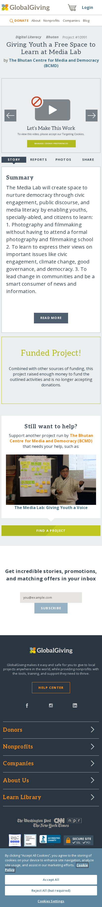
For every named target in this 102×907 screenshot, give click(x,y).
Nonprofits (51, 20)
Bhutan (52, 37)
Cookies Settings (51, 901)
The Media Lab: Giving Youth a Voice (51, 507)
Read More (51, 317)
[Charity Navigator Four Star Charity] (16, 840)
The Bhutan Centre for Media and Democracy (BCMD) (54, 63)
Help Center (50, 687)
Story (14, 159)
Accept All (51, 879)
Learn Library (22, 797)
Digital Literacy (28, 37)
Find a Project (51, 530)
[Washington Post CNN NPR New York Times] (51, 824)
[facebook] (27, 705)
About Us (16, 781)
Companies (71, 20)
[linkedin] (75, 705)
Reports (38, 159)
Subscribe (51, 608)
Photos (63, 159)
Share (88, 159)
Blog (86, 20)
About (36, 20)
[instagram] (51, 705)
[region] (51, 877)
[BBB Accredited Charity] (51, 840)
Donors (12, 730)
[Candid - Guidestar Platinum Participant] (31, 840)
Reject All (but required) (50, 890)
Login (87, 7)
